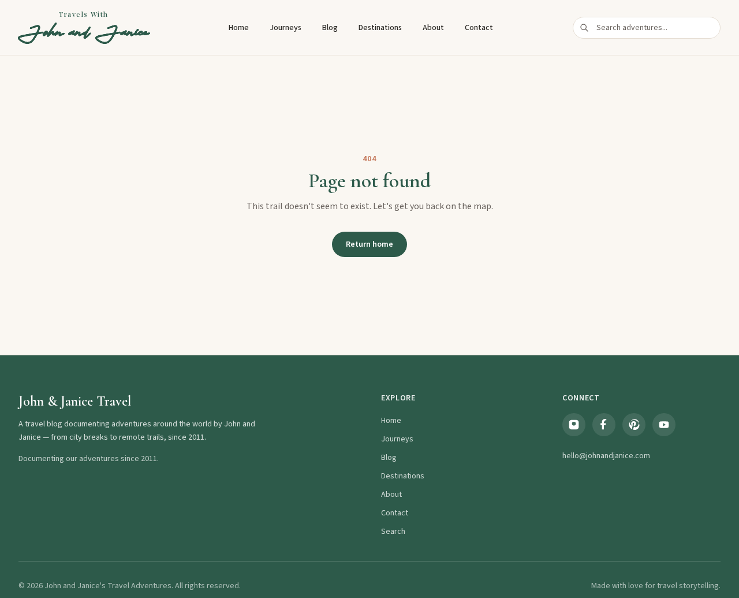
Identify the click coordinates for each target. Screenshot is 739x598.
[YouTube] (663, 424)
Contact (479, 28)
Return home (369, 244)
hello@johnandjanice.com (606, 456)
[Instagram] (573, 424)
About (433, 28)
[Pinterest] (633, 424)
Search (393, 531)
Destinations (380, 28)
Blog (330, 28)
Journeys (285, 28)
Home (239, 28)
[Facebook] (603, 424)
